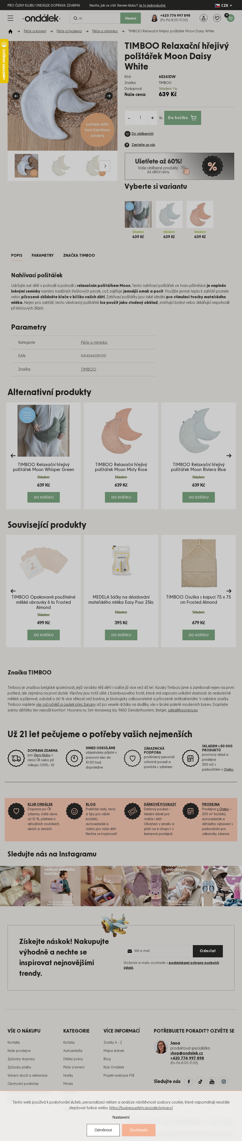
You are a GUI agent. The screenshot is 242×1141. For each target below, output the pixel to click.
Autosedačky (72, 1051)
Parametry (43, 255)
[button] (43, 492)
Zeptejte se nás (143, 145)
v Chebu (223, 809)
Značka (79, 255)
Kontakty (14, 1042)
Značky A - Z (113, 1042)
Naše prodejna (19, 1051)
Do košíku (178, 118)
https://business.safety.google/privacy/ (141, 1108)
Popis (16, 255)
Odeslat (208, 951)
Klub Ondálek (114, 1067)
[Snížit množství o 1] (129, 118)
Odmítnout (103, 1130)
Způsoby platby (19, 1067)
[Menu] (10, 18)
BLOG (91, 804)
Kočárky (69, 1042)
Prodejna (211, 804)
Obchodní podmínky (23, 1084)
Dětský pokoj (73, 1059)
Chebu (228, 769)
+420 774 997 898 (187, 1058)
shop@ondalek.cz (186, 1053)
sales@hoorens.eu (183, 710)
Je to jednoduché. (152, 5)
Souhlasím (139, 1130)
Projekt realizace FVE (119, 1075)
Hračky (68, 1075)
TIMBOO (88, 369)
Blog (107, 1059)
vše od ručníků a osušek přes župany (66, 705)
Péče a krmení (73, 1067)
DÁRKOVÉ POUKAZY (160, 804)
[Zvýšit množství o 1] (152, 118)
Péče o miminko (94, 342)
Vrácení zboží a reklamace (28, 1075)
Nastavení (121, 1117)
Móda (68, 1084)
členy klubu (42, 755)
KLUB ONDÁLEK (40, 804)
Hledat (130, 18)
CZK (224, 6)
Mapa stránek (114, 1051)
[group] (43, 455)
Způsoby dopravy (21, 1059)
